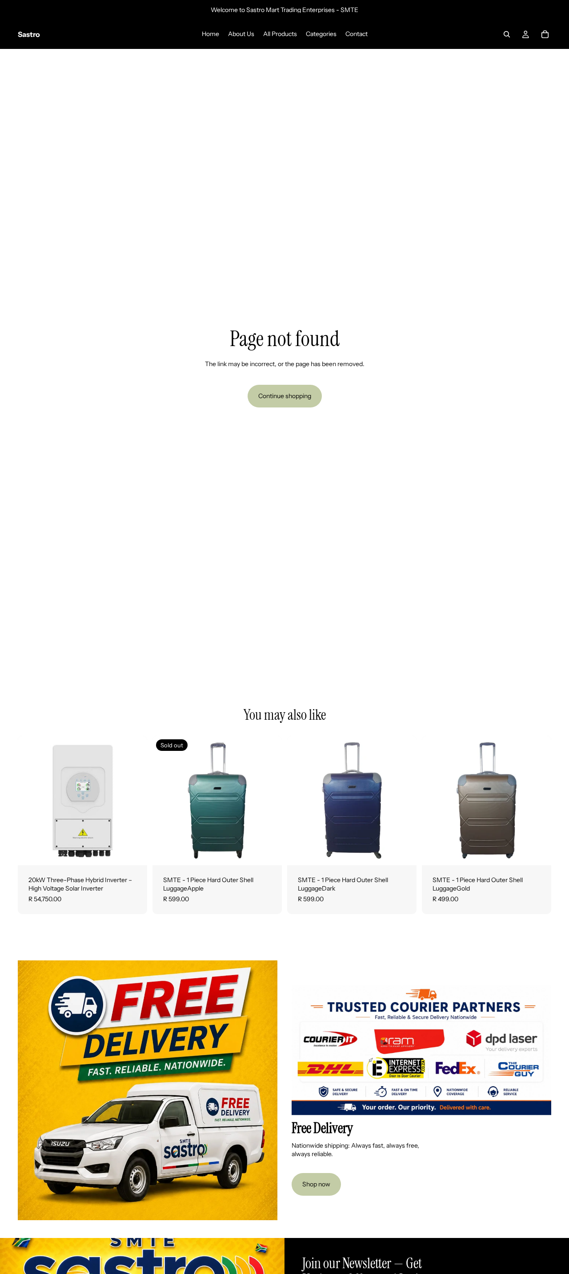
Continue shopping (284, 396)
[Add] (133, 851)
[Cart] (545, 34)
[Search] (507, 34)
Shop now (316, 1184)
